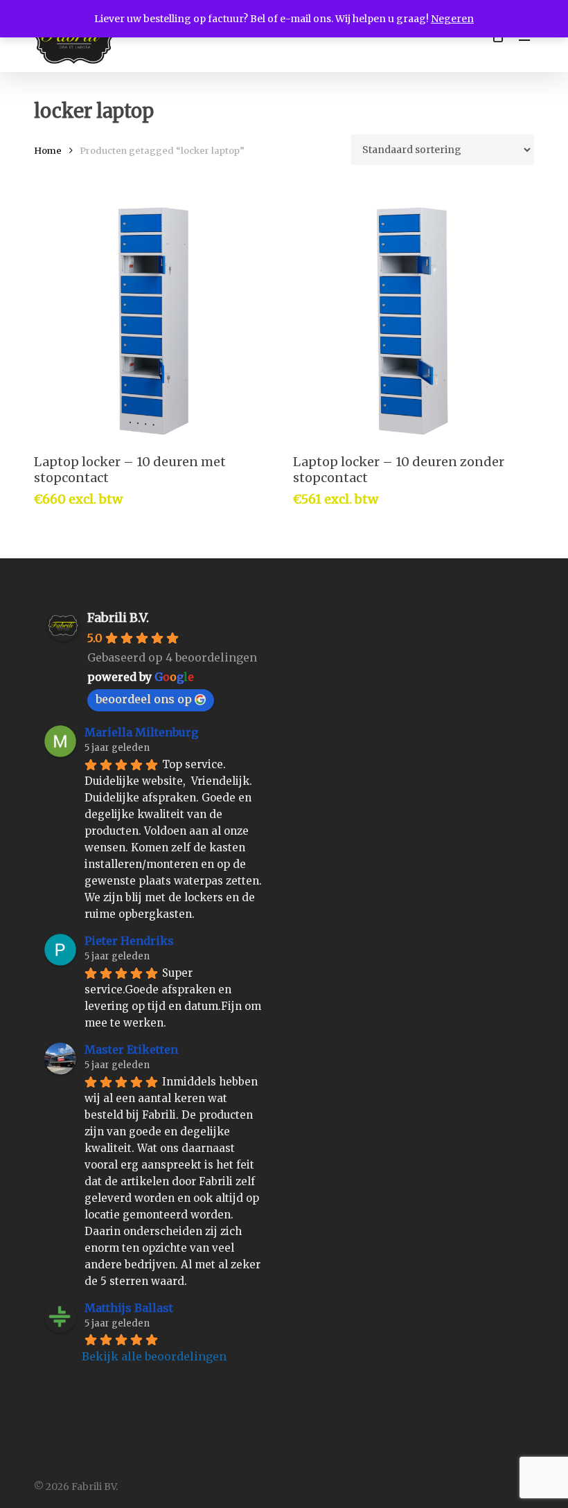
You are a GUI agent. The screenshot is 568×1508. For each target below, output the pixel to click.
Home (48, 151)
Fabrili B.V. (118, 618)
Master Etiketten (131, 1049)
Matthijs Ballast (129, 1308)
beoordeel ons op (144, 699)
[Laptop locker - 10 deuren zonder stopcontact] (412, 321)
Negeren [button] (452, 18)
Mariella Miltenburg (141, 732)
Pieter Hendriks (129, 941)
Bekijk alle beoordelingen (154, 1356)
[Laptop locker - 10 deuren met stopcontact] (153, 321)
